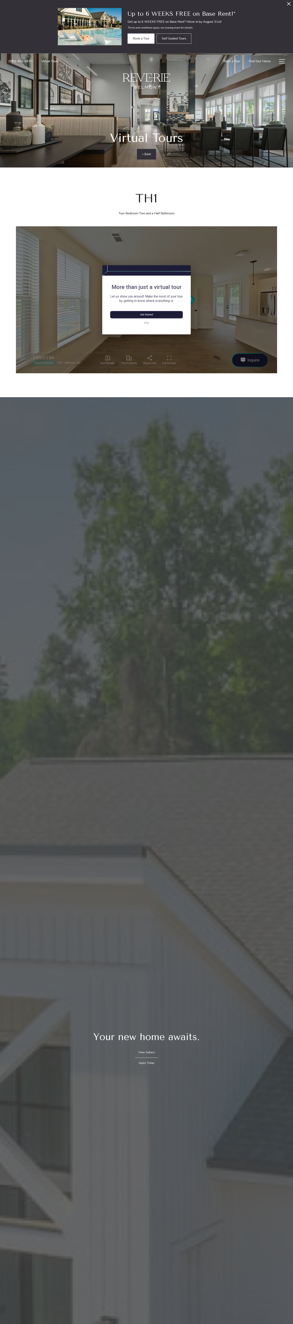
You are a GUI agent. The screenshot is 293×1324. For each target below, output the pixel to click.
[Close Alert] (289, 5)
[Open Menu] (282, 61)
